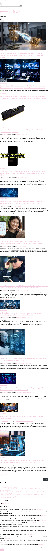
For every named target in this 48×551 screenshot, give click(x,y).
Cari (1, 477)
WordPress (2, 548)
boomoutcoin (10, 11)
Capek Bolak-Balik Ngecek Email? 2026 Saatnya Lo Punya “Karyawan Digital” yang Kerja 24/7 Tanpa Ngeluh (23, 359)
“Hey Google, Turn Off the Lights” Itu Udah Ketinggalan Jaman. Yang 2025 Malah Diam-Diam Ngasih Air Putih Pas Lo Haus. (22, 461)
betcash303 (44, 518)
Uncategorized (3, 50)
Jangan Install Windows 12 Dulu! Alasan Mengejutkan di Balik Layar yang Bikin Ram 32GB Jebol (21, 494)
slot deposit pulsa (40, 509)
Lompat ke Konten (4, 0)
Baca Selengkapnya (4, 143)
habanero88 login (43, 520)
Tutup (2, 21)
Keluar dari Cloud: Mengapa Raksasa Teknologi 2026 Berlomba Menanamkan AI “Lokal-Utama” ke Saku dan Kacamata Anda (21, 202)
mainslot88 (43, 515)
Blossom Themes (34, 547)
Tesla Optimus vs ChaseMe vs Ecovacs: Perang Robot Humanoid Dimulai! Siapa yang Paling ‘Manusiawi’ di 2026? (21, 314)
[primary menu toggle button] (1, 19)
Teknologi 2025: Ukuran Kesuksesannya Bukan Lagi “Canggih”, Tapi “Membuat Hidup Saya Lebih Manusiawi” (22, 389)
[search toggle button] (1, 4)
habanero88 (24, 511)
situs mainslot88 (32, 522)
